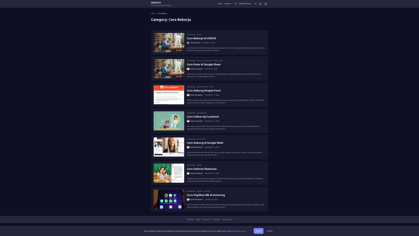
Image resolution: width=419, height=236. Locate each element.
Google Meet (201, 139)
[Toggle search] (260, 4)
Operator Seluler (245, 4)
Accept (258, 231)
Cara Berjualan (202, 113)
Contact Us (206, 219)
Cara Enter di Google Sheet (204, 64)
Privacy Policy (227, 219)
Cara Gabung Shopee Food (203, 90)
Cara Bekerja (191, 34)
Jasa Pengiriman (202, 87)
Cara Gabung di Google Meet (205, 142)
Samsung (200, 191)
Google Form (218, 61)
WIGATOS (156, 2)
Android (227, 4)
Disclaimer (216, 219)
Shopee (211, 87)
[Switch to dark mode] (266, 4)
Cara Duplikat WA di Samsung (206, 195)
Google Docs (207, 61)
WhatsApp (207, 191)
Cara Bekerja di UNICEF (201, 38)
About (198, 219)
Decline (270, 231)
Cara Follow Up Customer (203, 116)
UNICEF (199, 34)
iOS (235, 4)
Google (199, 61)
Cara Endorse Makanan (202, 169)
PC (256, 4)
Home (220, 4)
